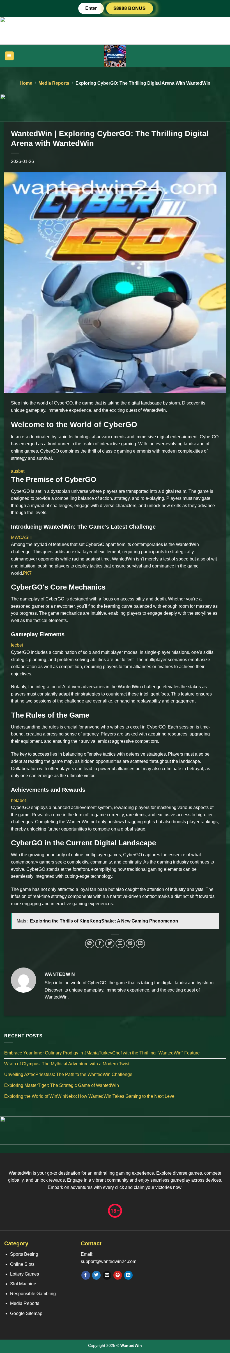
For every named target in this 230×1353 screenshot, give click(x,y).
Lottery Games (24, 1274)
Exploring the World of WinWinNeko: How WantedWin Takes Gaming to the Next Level (90, 1096)
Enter (91, 8)
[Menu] (9, 56)
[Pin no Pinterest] (130, 943)
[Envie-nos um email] (107, 1275)
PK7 (27, 573)
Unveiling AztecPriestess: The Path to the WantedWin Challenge (68, 1074)
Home (26, 83)
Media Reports (53, 83)
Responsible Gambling (33, 1293)
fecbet (17, 645)
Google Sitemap (26, 1313)
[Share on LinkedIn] (140, 943)
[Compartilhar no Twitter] (109, 943)
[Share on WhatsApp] (89, 943)
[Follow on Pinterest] (117, 1275)
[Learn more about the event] (115, 30)
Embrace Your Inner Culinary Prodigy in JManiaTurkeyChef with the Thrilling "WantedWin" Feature (102, 1053)
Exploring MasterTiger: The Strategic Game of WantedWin (61, 1085)
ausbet (17, 471)
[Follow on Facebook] (85, 1275)
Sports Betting (24, 1254)
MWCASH (21, 537)
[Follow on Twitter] (96, 1275)
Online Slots (22, 1264)
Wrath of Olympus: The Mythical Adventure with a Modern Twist (66, 1063)
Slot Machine (23, 1283)
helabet (18, 800)
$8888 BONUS (129, 8)
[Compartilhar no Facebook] (99, 943)
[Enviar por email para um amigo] (120, 943)
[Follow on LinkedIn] (128, 1275)
